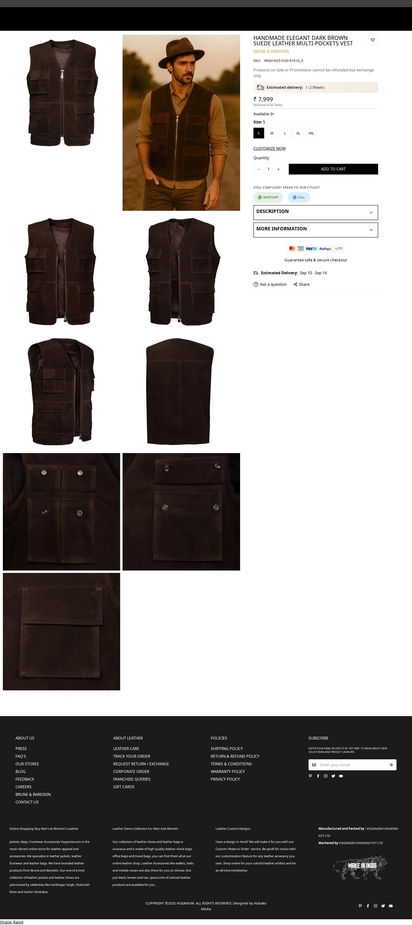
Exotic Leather (91, 25)
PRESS (21, 748)
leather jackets (37, 877)
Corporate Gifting (293, 25)
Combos (247, 25)
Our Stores (27, 763)
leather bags (38, 863)
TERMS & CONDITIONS (231, 763)
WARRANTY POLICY (228, 771)
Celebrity (227, 25)
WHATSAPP (270, 197)
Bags (206, 25)
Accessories (183, 25)
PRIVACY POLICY (225, 779)
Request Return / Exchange (141, 763)
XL (298, 133)
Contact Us (27, 802)
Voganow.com (71, 842)
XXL (311, 133)
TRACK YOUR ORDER (131, 756)
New (112, 25)
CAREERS (23, 786)
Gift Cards (123, 786)
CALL (301, 197)
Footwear (134, 25)
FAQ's (20, 756)
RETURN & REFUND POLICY (235, 756)
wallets (180, 863)
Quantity (261, 157)
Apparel (158, 25)
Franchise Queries (131, 779)
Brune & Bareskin (33, 794)
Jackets (15, 842)
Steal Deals (323, 25)
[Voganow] (206, 14)
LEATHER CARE (126, 748)
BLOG (20, 771)
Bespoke (266, 25)
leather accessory (276, 856)
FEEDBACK (24, 779)
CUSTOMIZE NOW (269, 148)
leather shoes (146, 842)
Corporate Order (131, 771)
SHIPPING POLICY (227, 748)
